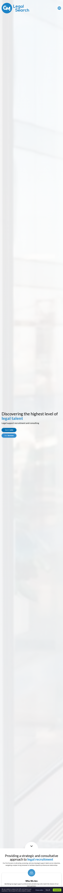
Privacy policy (39, 890)
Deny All (48, 890)
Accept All (57, 890)
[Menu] (59, 8)
